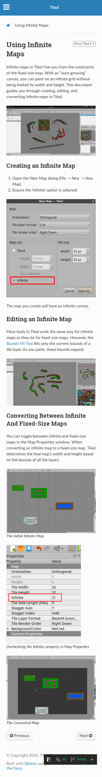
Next (84, 736)
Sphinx (30, 764)
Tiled (54, 8)
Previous (21, 736)
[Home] (8, 25)
